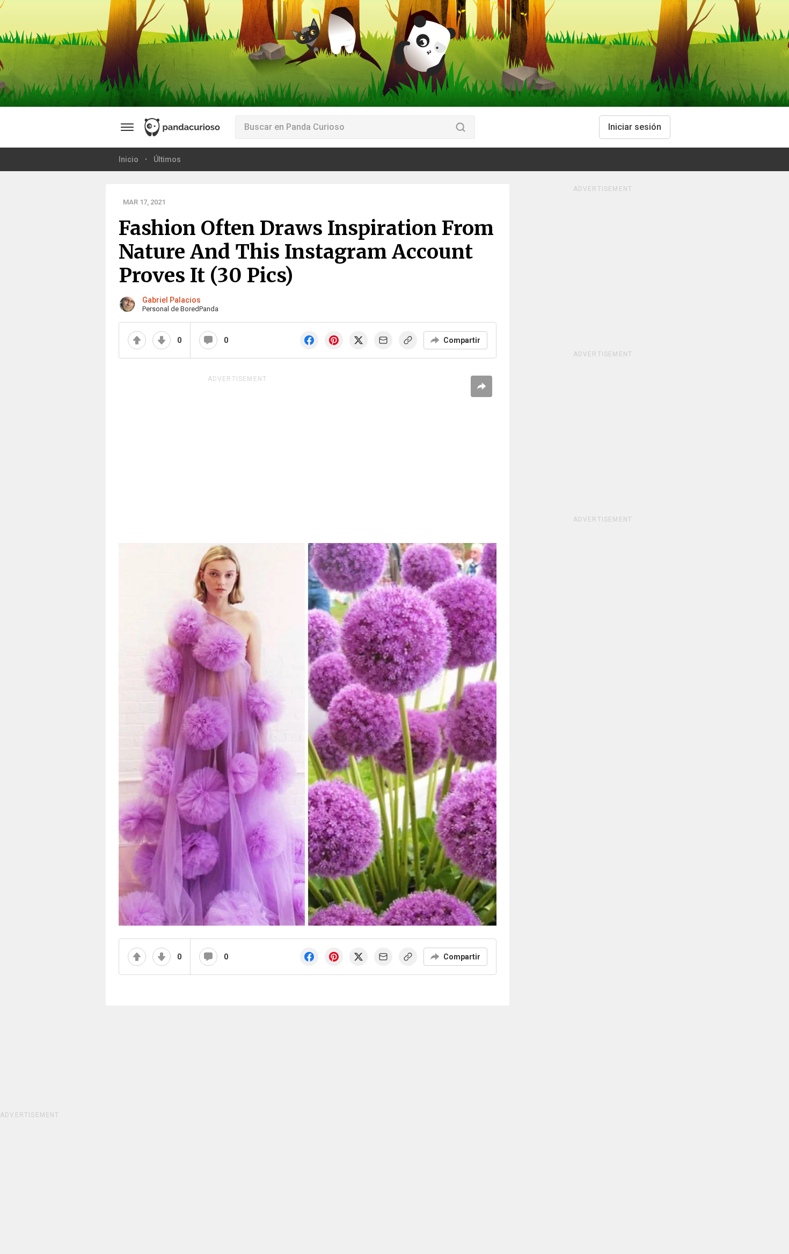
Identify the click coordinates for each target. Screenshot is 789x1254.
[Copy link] (408, 340)
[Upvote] (137, 340)
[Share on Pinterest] (334, 340)
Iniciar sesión (634, 127)
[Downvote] (161, 340)
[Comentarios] (208, 340)
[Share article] (481, 386)
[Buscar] (460, 127)
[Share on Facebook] (309, 340)
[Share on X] (358, 340)
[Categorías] (127, 127)
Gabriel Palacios (171, 300)
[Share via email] (383, 340)
